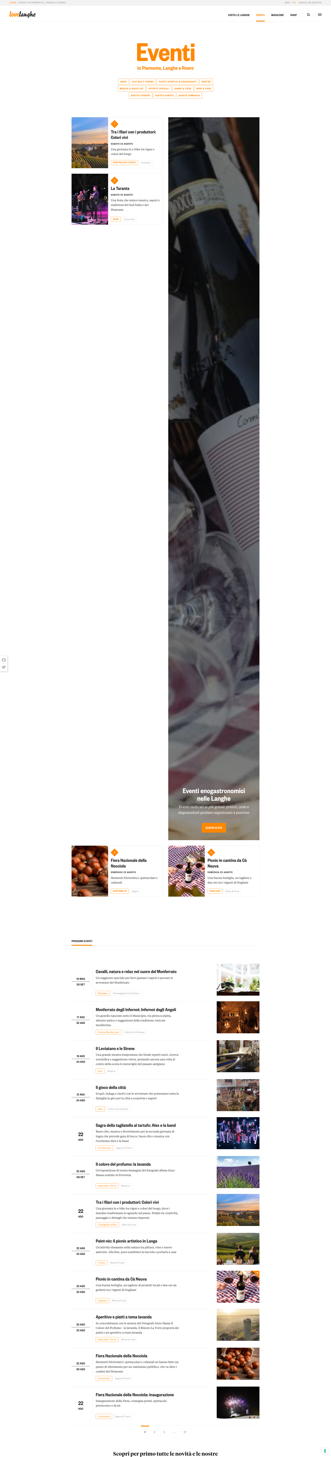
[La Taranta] (90, 199)
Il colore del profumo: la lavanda (123, 1164)
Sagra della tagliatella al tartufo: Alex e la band (136, 1125)
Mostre (206, 81)
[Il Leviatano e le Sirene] (238, 1056)
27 (185, 1432)
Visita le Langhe (239, 15)
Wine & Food (203, 88)
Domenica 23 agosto (123, 872)
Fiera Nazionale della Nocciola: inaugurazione (135, 1394)
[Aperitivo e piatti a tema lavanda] (238, 1325)
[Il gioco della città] (238, 1095)
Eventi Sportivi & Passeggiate (178, 81)
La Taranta (120, 188)
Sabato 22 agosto (122, 143)
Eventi (260, 15)
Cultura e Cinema (143, 81)
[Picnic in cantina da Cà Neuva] (186, 871)
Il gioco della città (111, 1087)
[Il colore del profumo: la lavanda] (238, 1172)
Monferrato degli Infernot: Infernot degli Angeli (136, 1009)
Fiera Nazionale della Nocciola (129, 863)
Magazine (277, 15)
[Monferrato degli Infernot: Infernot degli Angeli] (238, 1018)
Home (12, 2)
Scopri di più (214, 827)
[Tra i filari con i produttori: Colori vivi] (90, 142)
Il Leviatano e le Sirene (115, 1048)
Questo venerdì (140, 95)
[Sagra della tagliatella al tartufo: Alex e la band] (238, 1133)
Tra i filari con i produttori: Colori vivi (133, 134)
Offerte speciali (159, 88)
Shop (293, 15)
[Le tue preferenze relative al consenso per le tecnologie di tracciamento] (325, 1451)
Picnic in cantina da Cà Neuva (227, 863)
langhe (22, 14)
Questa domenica (189, 95)
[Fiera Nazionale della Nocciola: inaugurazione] (238, 1403)
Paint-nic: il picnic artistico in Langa (126, 1241)
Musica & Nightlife (132, 88)
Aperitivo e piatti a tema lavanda (124, 1317)
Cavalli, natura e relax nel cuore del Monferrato (136, 971)
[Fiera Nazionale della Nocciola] (90, 871)
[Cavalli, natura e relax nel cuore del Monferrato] (238, 980)
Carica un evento (310, 2)
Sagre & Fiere (182, 88)
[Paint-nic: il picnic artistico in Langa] (238, 1249)
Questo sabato (164, 95)
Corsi (123, 81)
